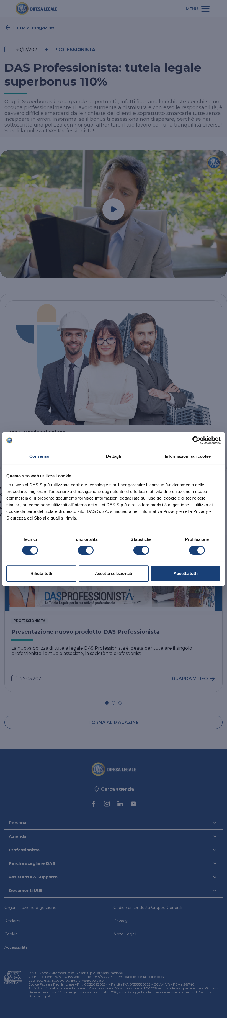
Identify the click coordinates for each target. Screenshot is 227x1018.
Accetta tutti (185, 573)
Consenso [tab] (39, 456)
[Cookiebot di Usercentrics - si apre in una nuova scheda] (196, 440)
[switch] (86, 550)
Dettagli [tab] (113, 456)
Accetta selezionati (113, 573)
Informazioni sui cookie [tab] (187, 456)
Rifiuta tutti (41, 573)
